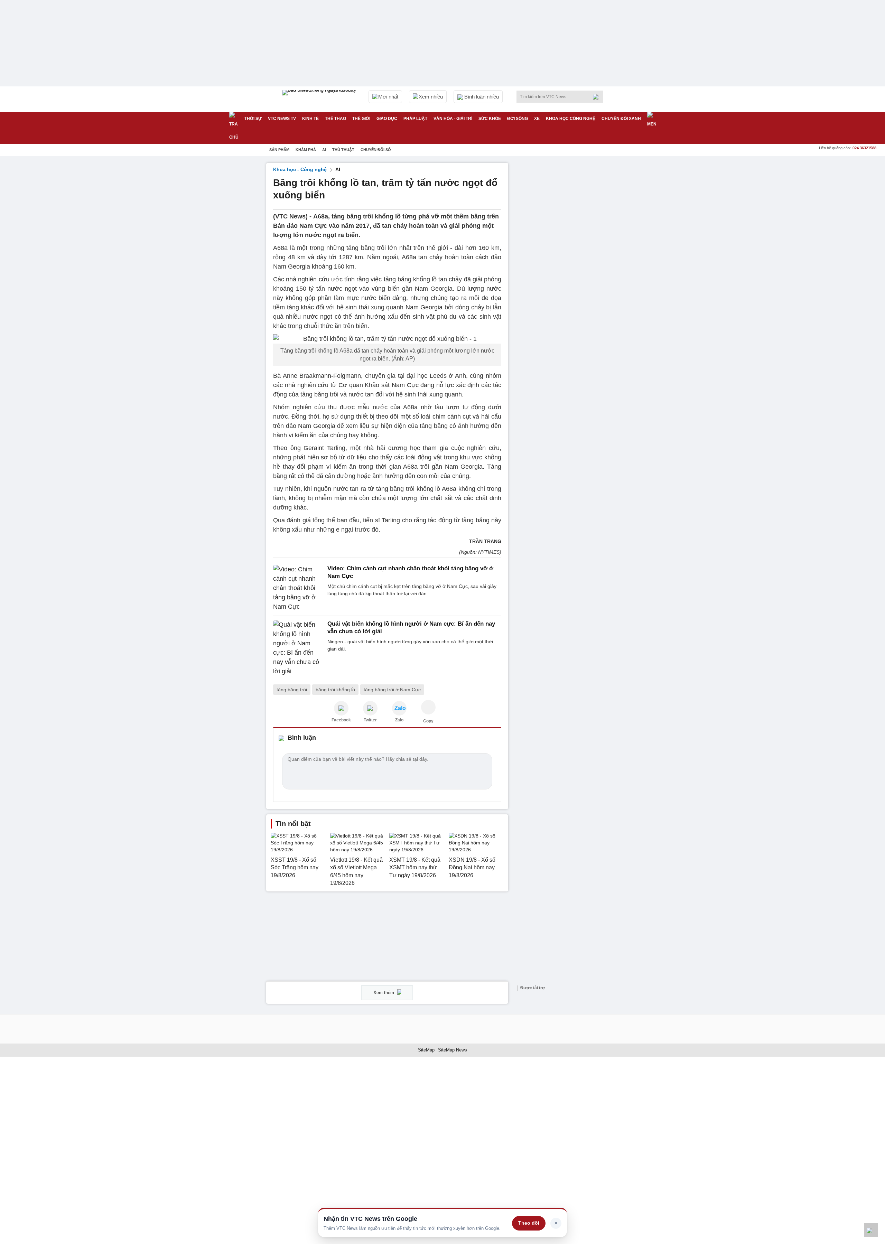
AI (324, 150)
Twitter (370, 720)
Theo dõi (528, 1223)
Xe (537, 118)
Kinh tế (310, 118)
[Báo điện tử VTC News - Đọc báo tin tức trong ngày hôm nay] (320, 99)
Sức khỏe (489, 118)
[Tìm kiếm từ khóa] (598, 97)
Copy (428, 721)
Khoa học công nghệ (570, 118)
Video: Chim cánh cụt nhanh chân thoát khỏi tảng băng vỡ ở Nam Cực (410, 572)
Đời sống (517, 118)
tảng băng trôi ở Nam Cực (392, 689)
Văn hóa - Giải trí (453, 118)
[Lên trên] (871, 1230)
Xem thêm (384, 992)
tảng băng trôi (292, 689)
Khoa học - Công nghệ (300, 169)
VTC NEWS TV (282, 118)
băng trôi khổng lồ (335, 689)
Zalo (399, 720)
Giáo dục (386, 118)
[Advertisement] (567, 266)
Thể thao (335, 118)
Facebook (341, 720)
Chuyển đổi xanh (621, 118)
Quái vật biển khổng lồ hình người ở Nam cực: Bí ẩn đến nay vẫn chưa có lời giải (411, 627)
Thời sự (253, 118)
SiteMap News (452, 1050)
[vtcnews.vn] (341, 708)
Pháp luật (415, 118)
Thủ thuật (343, 150)
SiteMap (426, 1050)
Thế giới (361, 118)
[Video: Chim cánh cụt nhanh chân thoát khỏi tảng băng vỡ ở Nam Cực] (298, 588)
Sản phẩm (279, 150)
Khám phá (306, 150)
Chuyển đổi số (376, 150)
